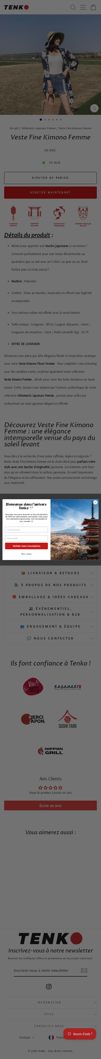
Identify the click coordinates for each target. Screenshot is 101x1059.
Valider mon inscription (26, 546)
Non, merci (26, 554)
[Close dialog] (95, 502)
